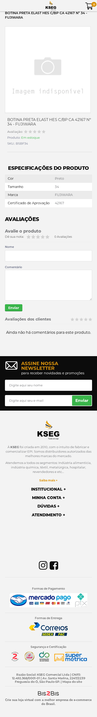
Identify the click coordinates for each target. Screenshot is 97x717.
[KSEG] (51, 5)
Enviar (13, 308)
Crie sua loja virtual (19, 700)
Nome (9, 247)
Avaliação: (15, 131)
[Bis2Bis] (15, 660)
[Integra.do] (44, 660)
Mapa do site (72, 682)
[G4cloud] (29, 660)
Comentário (13, 267)
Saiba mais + (48, 480)
